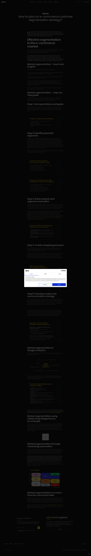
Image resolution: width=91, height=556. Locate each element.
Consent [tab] (31, 273)
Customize (45, 284)
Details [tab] (45, 273)
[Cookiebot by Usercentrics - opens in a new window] (61, 270)
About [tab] (60, 273)
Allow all (59, 284)
